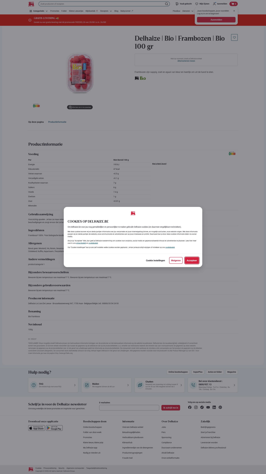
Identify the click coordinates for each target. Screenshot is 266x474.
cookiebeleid (93, 243)
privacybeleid (81, 243)
